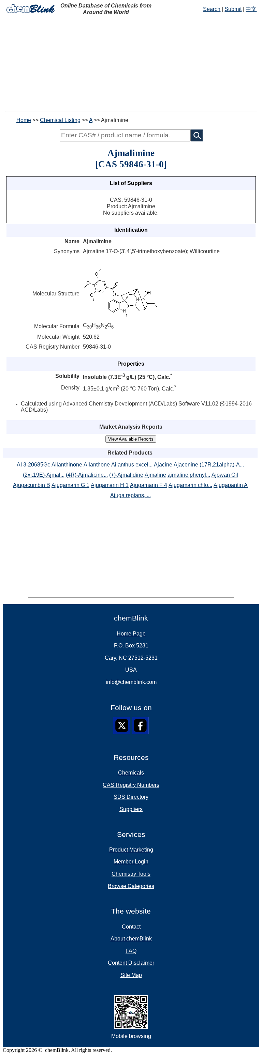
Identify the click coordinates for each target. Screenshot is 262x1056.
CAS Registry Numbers (131, 785)
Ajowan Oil (225, 475)
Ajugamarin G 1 (70, 485)
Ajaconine (186, 465)
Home (23, 120)
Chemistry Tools (131, 874)
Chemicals (131, 773)
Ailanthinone (67, 465)
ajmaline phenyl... (189, 475)
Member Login (131, 861)
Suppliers (131, 809)
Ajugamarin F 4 (148, 485)
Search (211, 9)
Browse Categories (131, 886)
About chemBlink (131, 939)
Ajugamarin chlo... (190, 485)
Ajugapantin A (231, 485)
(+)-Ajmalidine (126, 475)
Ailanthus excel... (131, 465)
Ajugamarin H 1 (110, 485)
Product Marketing (131, 850)
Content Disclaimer (131, 963)
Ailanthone (97, 465)
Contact (131, 927)
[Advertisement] (131, 63)
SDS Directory (131, 797)
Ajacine (163, 465)
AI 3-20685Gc (33, 465)
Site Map (131, 975)
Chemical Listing (60, 120)
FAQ (131, 951)
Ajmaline (155, 475)
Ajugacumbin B (31, 485)
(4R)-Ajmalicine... (87, 475)
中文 (251, 9)
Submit (233, 9)
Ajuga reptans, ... (130, 495)
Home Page (131, 634)
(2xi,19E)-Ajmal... (43, 475)
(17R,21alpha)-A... (222, 465)
